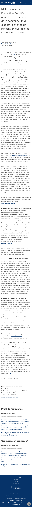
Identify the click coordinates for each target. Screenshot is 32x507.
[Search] (30, 2)
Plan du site (9, 498)
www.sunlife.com (6, 243)
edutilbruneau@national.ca (9, 397)
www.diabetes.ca (16, 336)
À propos (16, 481)
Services (15, 483)
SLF (14, 55)
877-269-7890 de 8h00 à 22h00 (16, 488)
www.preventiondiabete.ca (20, 155)
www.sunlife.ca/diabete (8, 204)
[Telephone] (25, 2)
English (22, 32)
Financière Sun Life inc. (8, 413)
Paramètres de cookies (20, 498)
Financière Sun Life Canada (9, 445)
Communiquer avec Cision (16, 477)
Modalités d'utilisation (15, 494)
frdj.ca (10, 373)
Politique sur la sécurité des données (16, 496)
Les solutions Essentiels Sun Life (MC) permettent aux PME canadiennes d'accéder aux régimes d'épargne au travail (15, 459)
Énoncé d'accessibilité (16, 500)
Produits (16, 479)
